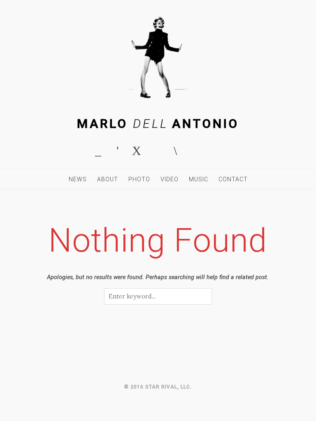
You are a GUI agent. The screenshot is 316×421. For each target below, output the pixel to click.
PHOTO (139, 179)
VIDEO (169, 179)
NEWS (78, 179)
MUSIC (198, 179)
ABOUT (107, 179)
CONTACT (233, 179)
